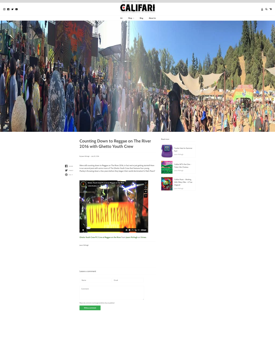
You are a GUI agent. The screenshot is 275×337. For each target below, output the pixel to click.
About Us (152, 18)
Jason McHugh (132, 237)
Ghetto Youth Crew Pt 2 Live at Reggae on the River (100, 237)
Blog (141, 18)
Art (121, 18)
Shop (130, 18)
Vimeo (143, 237)
